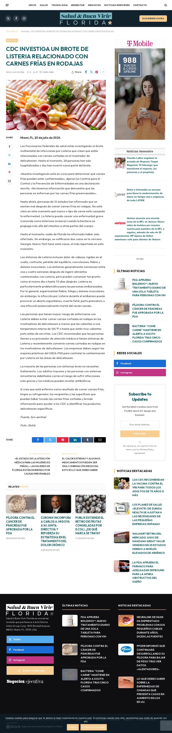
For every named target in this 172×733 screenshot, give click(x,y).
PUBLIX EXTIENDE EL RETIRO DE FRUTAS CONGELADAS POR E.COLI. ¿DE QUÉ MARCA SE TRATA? (89, 525)
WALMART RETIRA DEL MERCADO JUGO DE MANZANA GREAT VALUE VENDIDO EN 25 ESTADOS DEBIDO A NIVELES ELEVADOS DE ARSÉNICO (149, 543)
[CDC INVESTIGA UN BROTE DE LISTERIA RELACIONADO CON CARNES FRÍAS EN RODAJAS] (56, 105)
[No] (167, 723)
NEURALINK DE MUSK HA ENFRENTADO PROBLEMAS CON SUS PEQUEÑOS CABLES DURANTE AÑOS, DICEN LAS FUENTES (151, 626)
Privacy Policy (147, 449)
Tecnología (59, 5)
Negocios (94, 5)
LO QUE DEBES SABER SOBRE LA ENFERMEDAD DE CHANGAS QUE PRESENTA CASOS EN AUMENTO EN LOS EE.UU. (151, 690)
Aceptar (73, 727)
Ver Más (140, 259)
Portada (25, 31)
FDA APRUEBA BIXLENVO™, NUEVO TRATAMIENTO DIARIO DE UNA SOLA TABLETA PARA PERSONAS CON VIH (149, 287)
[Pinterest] (9, 172)
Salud (44, 5)
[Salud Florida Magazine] (86, 18)
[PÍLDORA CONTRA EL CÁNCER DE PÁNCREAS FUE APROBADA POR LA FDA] (21, 504)
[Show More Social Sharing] (103, 72)
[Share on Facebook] (85, 72)
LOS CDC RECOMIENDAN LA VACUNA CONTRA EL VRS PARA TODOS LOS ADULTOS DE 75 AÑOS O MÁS (148, 487)
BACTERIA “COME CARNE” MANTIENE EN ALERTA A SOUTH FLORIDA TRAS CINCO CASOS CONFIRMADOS (147, 333)
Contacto (140, 5)
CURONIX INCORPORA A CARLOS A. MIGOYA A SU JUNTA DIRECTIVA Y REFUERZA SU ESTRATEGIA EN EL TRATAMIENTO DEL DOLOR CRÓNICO (56, 531)
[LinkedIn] (9, 163)
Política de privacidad (93, 727)
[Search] (165, 5)
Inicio (32, 5)
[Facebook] (9, 146)
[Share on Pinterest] (96, 72)
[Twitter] (9, 155)
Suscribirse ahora (153, 18)
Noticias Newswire (117, 5)
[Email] (9, 181)
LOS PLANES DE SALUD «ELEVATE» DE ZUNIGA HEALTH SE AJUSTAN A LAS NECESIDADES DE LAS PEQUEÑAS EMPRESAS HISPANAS (147, 514)
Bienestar (78, 5)
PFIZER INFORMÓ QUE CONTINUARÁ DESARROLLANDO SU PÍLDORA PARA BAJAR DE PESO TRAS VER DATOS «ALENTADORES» (151, 657)
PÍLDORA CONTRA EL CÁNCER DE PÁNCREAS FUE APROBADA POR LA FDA (20, 525)
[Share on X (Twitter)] (91, 72)
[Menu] (7, 5)
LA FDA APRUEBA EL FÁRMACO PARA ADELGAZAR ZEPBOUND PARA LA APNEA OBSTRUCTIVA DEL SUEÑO (148, 572)
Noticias (12, 40)
